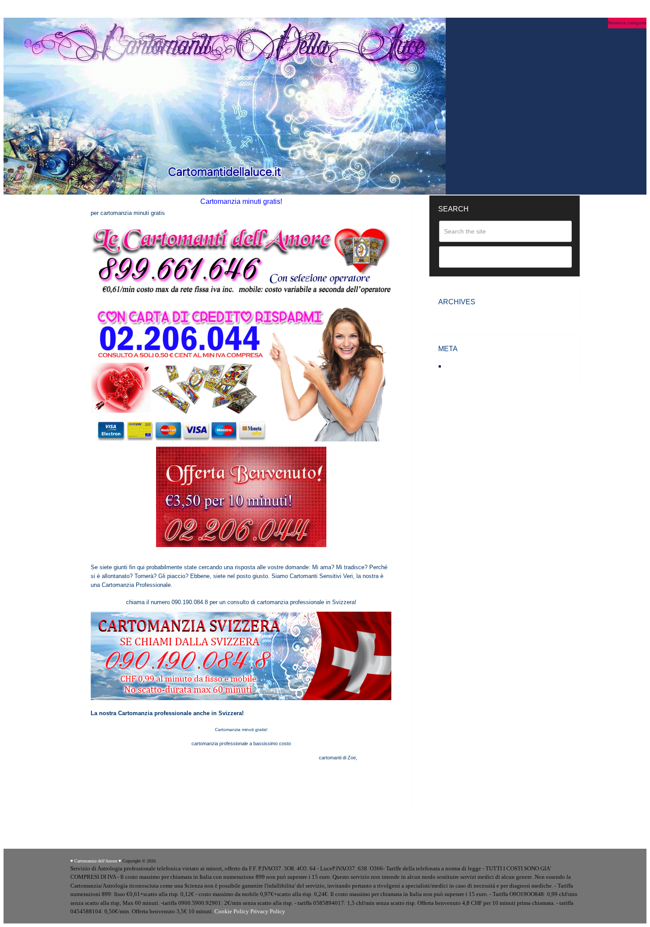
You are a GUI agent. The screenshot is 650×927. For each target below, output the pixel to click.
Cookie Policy (231, 911)
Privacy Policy (267, 911)
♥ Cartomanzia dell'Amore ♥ (95, 860)
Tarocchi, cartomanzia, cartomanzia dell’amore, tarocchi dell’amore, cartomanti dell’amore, (222, 757)
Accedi (456, 366)
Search (506, 257)
